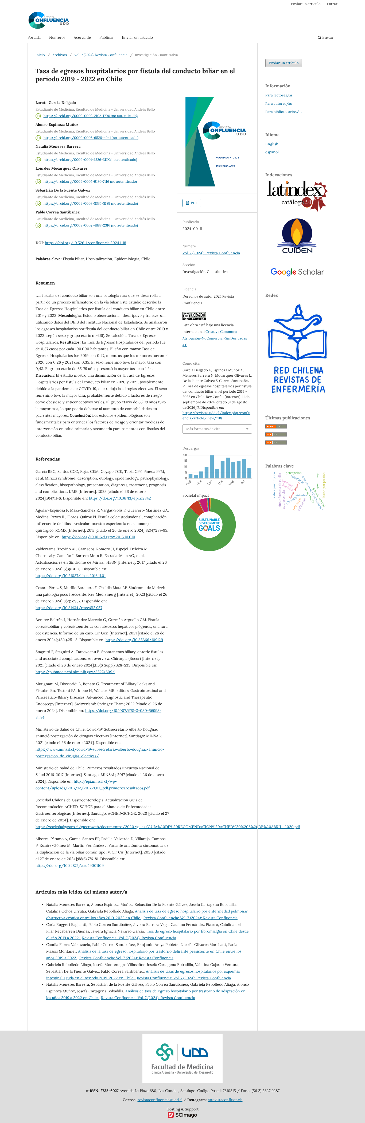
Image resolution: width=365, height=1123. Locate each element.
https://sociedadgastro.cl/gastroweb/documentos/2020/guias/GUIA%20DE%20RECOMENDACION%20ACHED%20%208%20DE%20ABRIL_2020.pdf (168, 826)
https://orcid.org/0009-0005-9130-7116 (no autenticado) (90, 181)
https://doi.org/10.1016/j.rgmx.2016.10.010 (98, 537)
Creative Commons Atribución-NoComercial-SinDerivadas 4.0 (215, 338)
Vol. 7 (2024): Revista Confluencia (100, 55)
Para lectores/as (279, 95)
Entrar (332, 4)
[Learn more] (207, 632)
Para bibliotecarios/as (283, 112)
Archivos (59, 55)
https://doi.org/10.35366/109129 (134, 639)
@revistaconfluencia (225, 1099)
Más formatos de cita (203, 429)
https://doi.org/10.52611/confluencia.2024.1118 (85, 242)
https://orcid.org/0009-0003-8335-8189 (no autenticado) (91, 203)
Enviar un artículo (137, 37)
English (271, 144)
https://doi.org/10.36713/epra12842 (120, 498)
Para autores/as (278, 103)
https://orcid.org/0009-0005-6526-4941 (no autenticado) (91, 137)
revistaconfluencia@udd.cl (160, 1099)
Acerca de (82, 37)
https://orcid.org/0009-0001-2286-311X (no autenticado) (90, 159)
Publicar (106, 37)
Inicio (40, 55)
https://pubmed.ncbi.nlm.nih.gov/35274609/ (75, 671)
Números (57, 37)
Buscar (327, 37)
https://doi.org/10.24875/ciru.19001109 (70, 865)
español (272, 152)
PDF (193, 203)
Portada (34, 37)
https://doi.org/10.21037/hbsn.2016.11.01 (71, 575)
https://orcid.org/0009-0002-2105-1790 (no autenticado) (91, 116)
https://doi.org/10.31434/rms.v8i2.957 (69, 607)
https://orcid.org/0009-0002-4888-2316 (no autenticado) (91, 225)
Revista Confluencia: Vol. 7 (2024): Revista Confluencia (190, 917)
